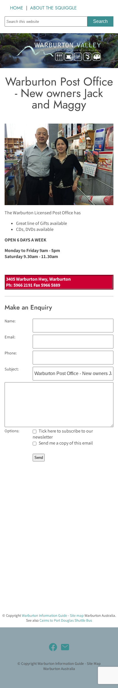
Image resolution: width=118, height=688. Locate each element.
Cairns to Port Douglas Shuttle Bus (66, 620)
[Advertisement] (59, 549)
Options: (12, 430)
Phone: (11, 353)
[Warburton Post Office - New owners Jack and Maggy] (59, 204)
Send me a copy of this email (65, 443)
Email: (10, 337)
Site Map (94, 663)
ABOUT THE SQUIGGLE (53, 8)
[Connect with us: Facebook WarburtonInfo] (53, 647)
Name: (10, 321)
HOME (16, 8)
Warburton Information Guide (44, 615)
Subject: (12, 369)
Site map (77, 615)
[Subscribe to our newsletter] (65, 647)
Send (38, 457)
